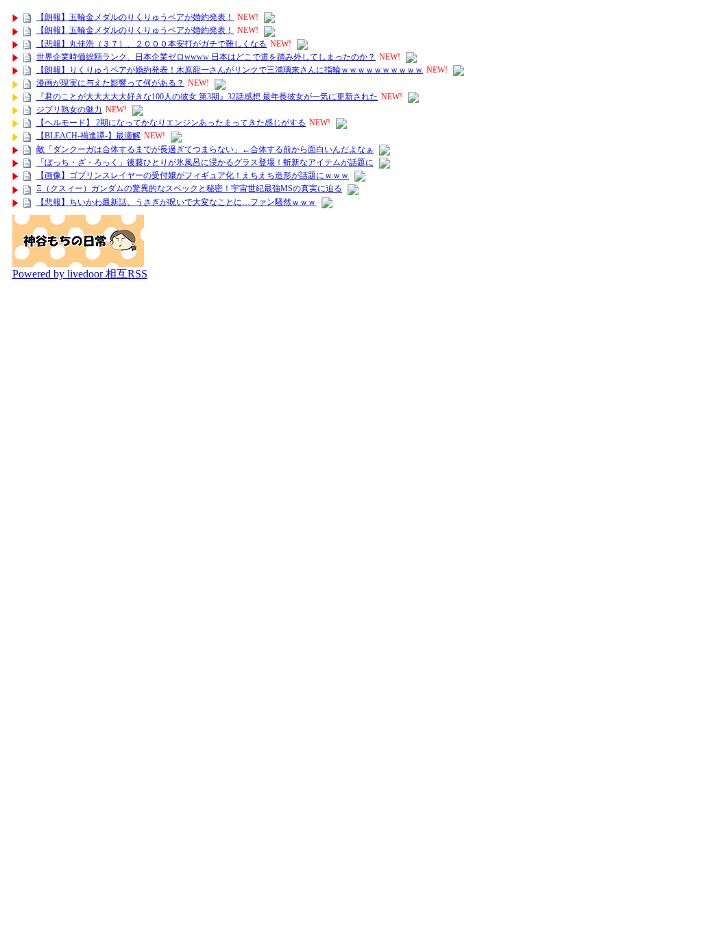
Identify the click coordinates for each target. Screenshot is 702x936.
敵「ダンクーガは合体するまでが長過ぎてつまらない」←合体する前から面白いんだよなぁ (205, 149)
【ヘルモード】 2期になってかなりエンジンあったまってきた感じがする (171, 122)
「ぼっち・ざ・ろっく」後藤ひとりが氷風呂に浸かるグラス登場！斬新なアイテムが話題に (205, 162)
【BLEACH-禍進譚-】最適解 (88, 135)
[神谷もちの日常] (78, 263)
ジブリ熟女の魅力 (69, 109)
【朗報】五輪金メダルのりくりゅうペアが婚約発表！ (135, 17)
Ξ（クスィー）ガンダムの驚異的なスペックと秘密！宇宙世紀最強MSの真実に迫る (189, 188)
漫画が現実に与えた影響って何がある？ (110, 83)
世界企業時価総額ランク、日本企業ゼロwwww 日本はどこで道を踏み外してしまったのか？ (206, 57)
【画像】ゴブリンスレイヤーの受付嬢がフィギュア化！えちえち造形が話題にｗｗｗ (192, 175)
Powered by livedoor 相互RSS (79, 274)
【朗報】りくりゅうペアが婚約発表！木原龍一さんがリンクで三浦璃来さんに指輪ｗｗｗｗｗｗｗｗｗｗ (229, 70)
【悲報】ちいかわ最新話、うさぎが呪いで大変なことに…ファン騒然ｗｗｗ (176, 202)
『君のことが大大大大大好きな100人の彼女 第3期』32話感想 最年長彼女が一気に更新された (207, 96)
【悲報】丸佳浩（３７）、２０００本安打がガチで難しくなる (151, 44)
